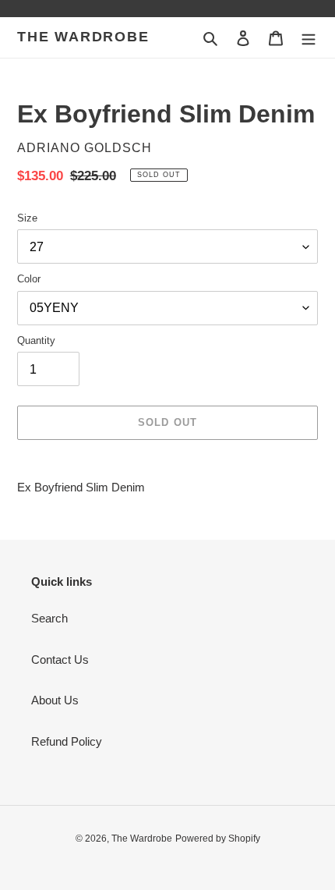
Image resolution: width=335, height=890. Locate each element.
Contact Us (60, 659)
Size (27, 218)
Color (29, 279)
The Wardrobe (83, 36)
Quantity (36, 340)
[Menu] (308, 38)
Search (49, 618)
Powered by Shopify (217, 838)
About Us (55, 700)
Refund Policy (66, 741)
